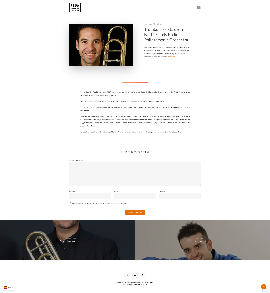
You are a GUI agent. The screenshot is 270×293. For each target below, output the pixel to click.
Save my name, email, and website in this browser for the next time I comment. (99, 203)
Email (116, 191)
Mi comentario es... (76, 160)
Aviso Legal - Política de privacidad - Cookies (135, 284)
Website (162, 191)
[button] (199, 7)
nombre (72, 191)
